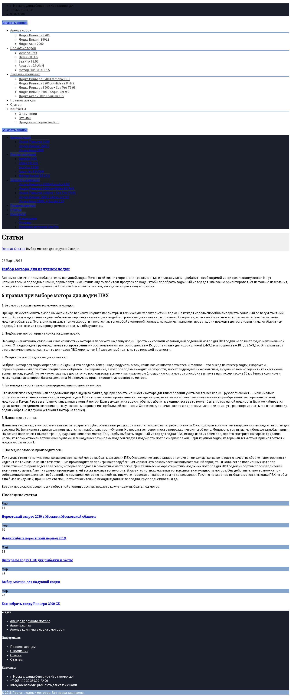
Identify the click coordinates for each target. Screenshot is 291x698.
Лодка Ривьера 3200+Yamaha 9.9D (44, 79)
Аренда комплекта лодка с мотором (37, 629)
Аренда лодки (20, 625)
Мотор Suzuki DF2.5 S (34, 70)
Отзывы (25, 118)
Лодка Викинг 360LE (34, 39)
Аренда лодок (20, 30)
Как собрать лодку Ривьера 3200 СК (31, 604)
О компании (28, 113)
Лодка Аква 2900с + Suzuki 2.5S (41, 96)
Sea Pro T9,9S (29, 61)
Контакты (18, 109)
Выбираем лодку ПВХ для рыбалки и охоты (37, 560)
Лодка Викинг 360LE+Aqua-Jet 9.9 (44, 92)
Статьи (16, 104)
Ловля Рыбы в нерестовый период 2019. (34, 538)
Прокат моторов (23, 48)
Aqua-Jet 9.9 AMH (31, 65)
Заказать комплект (25, 74)
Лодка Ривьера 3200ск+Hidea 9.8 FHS (46, 83)
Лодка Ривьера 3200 (34, 35)
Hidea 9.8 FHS (28, 57)
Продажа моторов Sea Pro (39, 122)
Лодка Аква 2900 (31, 43)
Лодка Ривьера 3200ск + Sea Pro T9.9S (47, 87)
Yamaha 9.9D (28, 53)
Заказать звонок (14, 22)
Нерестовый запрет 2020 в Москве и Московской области (49, 516)
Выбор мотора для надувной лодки (36, 269)
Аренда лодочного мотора (30, 621)
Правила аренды (23, 100)
